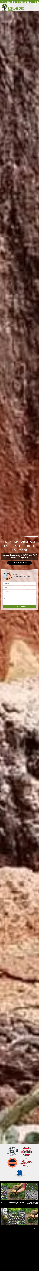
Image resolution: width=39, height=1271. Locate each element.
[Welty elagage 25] (13, 7)
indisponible (9, 2)
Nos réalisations (19, 563)
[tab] (19, 635)
